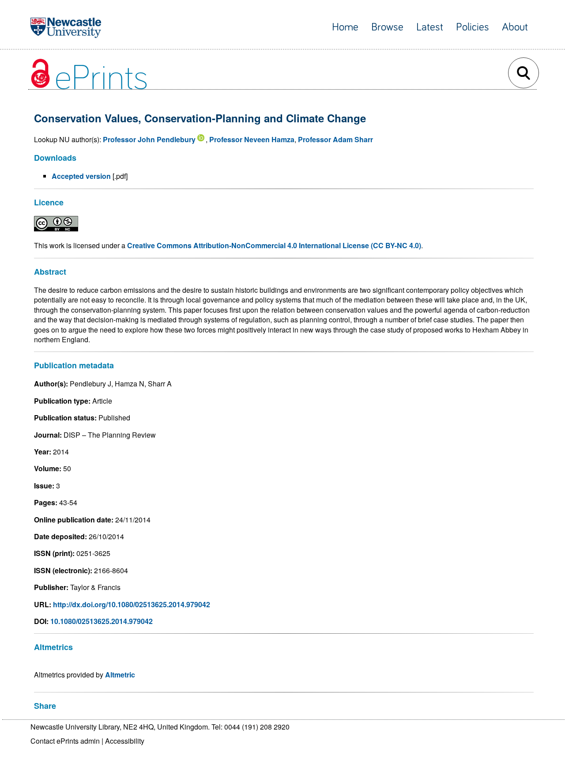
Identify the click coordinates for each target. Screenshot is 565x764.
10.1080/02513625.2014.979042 (101, 621)
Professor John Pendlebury (149, 139)
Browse (387, 27)
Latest (429, 27)
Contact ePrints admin (65, 741)
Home (345, 27)
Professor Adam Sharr (335, 139)
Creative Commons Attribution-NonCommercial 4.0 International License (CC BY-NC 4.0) (274, 245)
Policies (472, 27)
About (515, 27)
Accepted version (81, 176)
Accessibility (124, 741)
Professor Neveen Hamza (251, 139)
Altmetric (120, 674)
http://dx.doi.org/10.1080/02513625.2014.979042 (131, 604)
